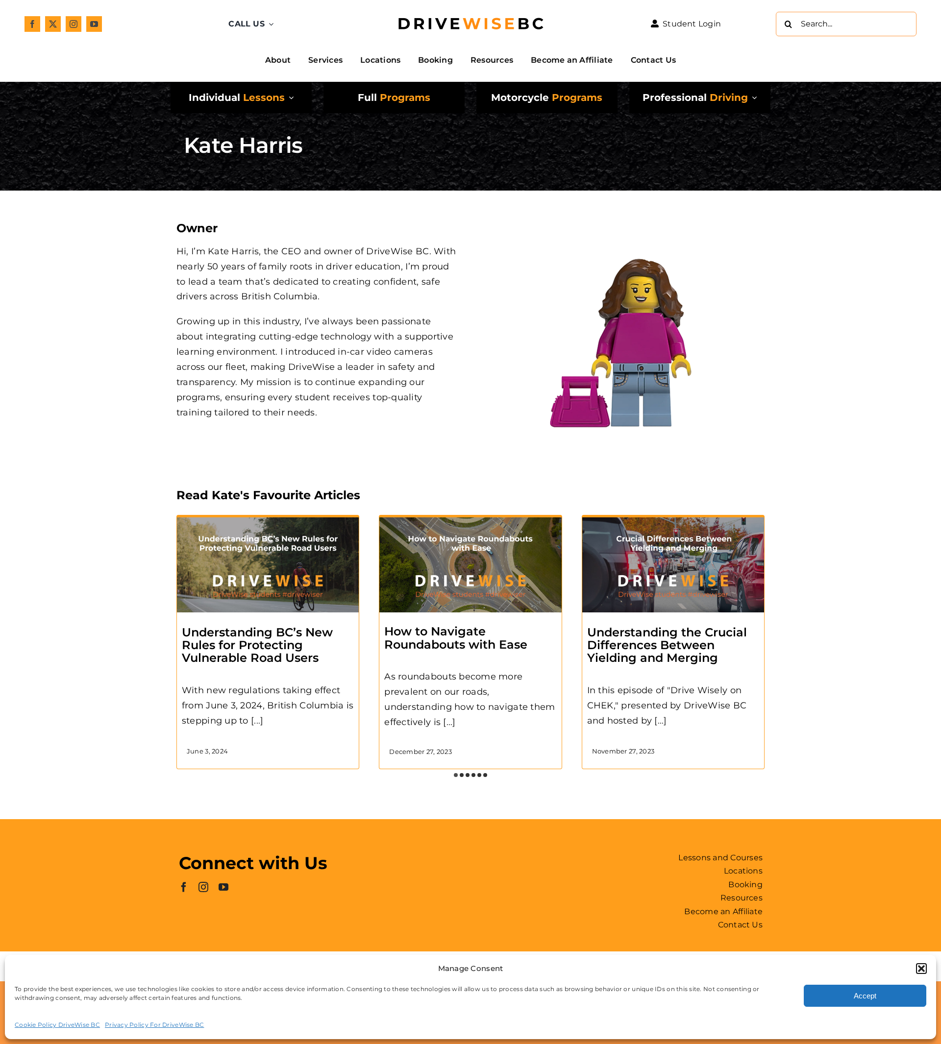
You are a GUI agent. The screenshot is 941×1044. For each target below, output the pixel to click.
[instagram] (73, 24)
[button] (921, 968)
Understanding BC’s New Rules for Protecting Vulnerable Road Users (257, 645)
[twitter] (53, 24)
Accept (865, 996)
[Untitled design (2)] (470, 10)
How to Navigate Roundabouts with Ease (455, 637)
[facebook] (32, 24)
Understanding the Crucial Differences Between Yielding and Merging (667, 645)
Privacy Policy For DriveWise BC (154, 1024)
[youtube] (94, 24)
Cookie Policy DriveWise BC (57, 1024)
